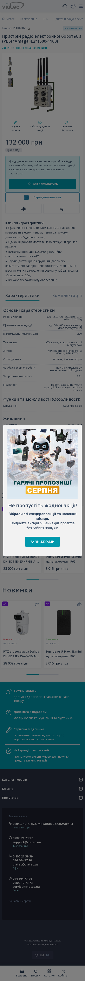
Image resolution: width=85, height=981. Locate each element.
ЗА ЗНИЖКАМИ (42, 542)
